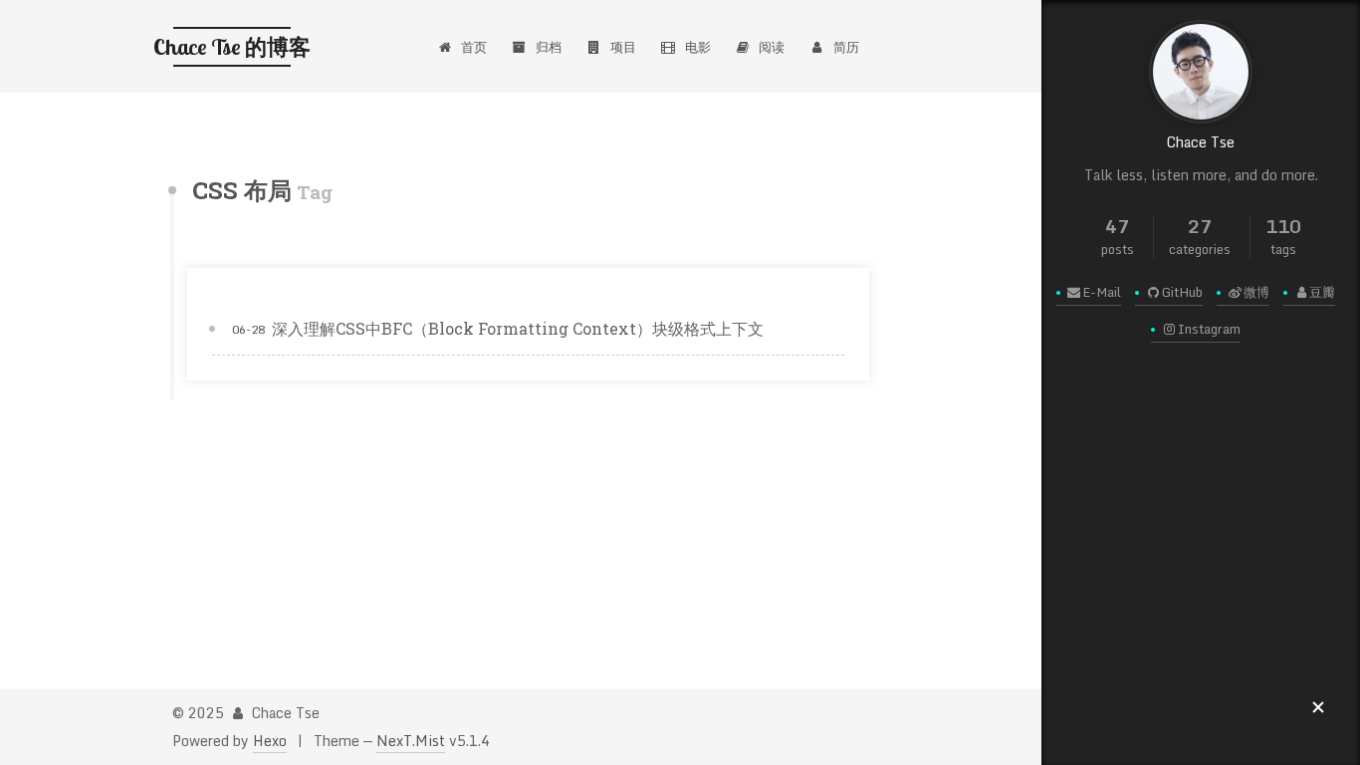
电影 (698, 47)
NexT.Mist (410, 740)
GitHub (1182, 292)
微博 (1256, 292)
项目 (623, 47)
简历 (846, 47)
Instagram (1209, 329)
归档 (549, 47)
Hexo (270, 740)
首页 (474, 47)
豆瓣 (1322, 292)
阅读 (772, 47)
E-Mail (1101, 292)
